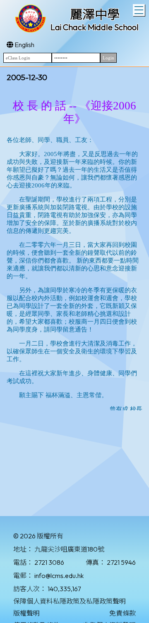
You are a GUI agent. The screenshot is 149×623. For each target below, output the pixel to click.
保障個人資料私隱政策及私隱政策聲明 (69, 601)
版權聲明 (26, 613)
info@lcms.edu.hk (59, 575)
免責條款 (122, 613)
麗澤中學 (95, 14)
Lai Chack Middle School (94, 27)
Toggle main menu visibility (139, 10)
